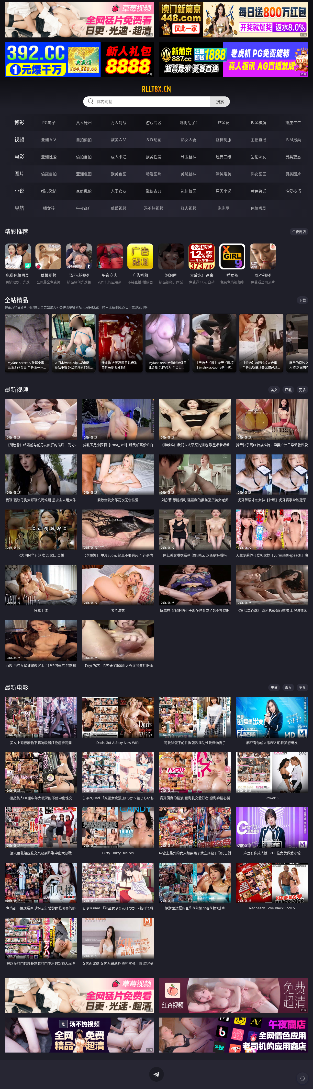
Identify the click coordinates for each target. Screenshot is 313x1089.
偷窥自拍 (49, 174)
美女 (274, 389)
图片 (19, 174)
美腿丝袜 (188, 174)
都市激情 (49, 191)
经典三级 (223, 157)
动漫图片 (153, 174)
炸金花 (223, 122)
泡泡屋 (223, 208)
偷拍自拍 (84, 157)
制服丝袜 (188, 157)
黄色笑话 (258, 191)
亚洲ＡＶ (49, 139)
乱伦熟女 (258, 157)
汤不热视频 (153, 208)
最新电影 (16, 687)
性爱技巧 (293, 191)
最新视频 (16, 389)
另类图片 (293, 174)
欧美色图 (118, 174)
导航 (19, 208)
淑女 (288, 687)
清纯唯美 (223, 174)
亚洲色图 (84, 174)
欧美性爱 (153, 157)
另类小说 (223, 191)
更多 (302, 389)
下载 (302, 300)
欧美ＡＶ (118, 139)
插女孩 (49, 208)
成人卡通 (118, 157)
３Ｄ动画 (153, 139)
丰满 (274, 687)
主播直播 (258, 139)
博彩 (19, 122)
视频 (19, 139)
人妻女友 (118, 191)
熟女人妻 (188, 139)
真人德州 (84, 122)
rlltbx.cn (156, 89)
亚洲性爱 (49, 157)
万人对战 (118, 122)
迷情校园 (188, 191)
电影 (19, 156)
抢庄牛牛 (293, 122)
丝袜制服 (223, 139)
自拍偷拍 (84, 139)
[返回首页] (302, 1078)
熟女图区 (258, 174)
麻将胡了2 (189, 122)
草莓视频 (118, 208)
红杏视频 (188, 208)
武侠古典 (153, 191)
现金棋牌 (258, 122)
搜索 (220, 101)
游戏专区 (153, 122)
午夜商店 (84, 208)
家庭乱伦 (84, 191)
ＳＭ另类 (293, 139)
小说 (19, 191)
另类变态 (293, 157)
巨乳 (288, 389)
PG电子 (49, 122)
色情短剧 (258, 208)
